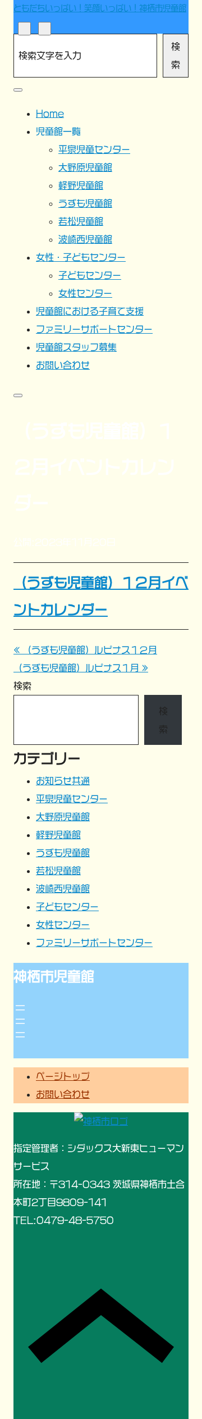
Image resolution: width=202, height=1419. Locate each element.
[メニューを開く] (20, 1008)
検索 (175, 55)
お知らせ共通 (63, 780)
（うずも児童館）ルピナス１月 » (80, 667)
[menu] (44, 28)
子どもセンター (67, 906)
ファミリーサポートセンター (94, 942)
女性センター (63, 924)
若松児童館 (58, 870)
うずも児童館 (63, 852)
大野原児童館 (63, 816)
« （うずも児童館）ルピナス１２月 (85, 649)
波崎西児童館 (63, 888)
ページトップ (63, 1076)
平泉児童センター (72, 798)
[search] (24, 28)
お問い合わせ (63, 1094)
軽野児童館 (58, 834)
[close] (17, 90)
